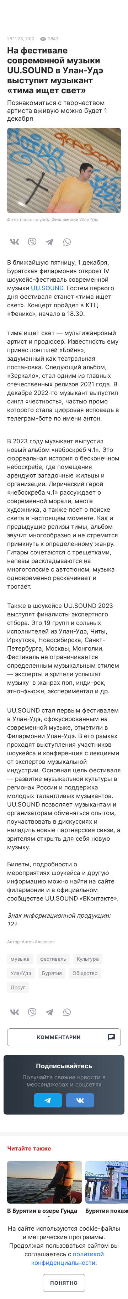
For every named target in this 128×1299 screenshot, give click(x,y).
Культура (88, 959)
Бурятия (52, 973)
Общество (85, 973)
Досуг (18, 987)
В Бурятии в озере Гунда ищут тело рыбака (42, 1214)
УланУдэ (21, 973)
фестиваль (53, 959)
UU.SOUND (47, 288)
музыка (20, 959)
